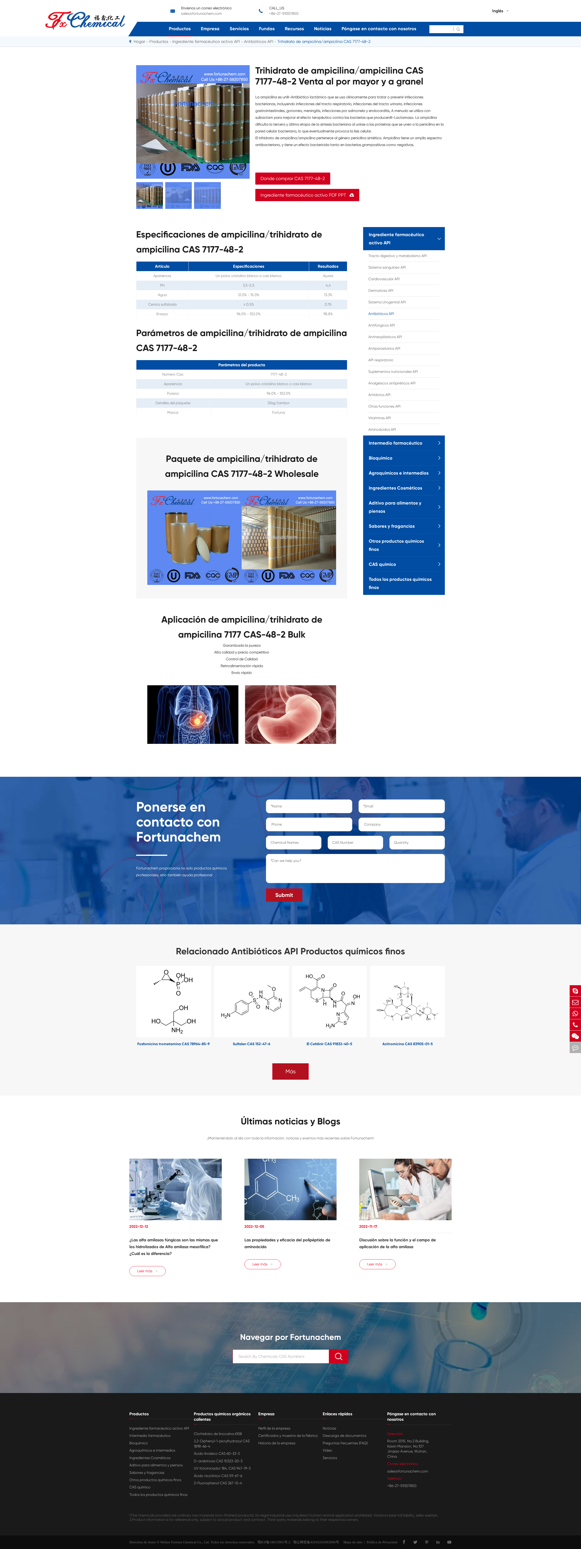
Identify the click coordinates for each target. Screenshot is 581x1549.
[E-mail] (575, 1002)
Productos (180, 28)
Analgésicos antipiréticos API (392, 383)
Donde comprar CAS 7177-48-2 (293, 178)
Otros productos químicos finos (396, 545)
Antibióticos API (258, 41)
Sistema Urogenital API (387, 302)
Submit (284, 895)
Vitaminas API (379, 418)
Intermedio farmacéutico (395, 443)
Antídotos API (379, 395)
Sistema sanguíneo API (387, 267)
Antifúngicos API (381, 325)
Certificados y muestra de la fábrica (288, 1435)
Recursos (294, 28)
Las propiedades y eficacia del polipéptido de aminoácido (287, 1243)
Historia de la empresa (276, 1443)
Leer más (147, 1271)
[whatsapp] (575, 1013)
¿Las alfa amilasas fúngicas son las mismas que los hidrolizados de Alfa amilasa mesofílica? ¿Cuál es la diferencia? (173, 1246)
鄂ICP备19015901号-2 (272, 1542)
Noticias (322, 28)
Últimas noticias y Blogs (290, 1121)
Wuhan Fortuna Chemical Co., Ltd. (185, 1542)
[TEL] (575, 1024)
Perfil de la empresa (274, 1428)
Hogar (139, 41)
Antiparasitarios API (384, 348)
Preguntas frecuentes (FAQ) (345, 1443)
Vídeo (327, 1450)
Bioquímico (380, 458)
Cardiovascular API (384, 279)
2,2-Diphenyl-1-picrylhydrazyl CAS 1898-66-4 (222, 1443)
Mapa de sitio (352, 1542)
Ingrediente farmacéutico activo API (206, 41)
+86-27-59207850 (283, 13)
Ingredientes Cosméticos (395, 488)
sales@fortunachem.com (201, 13)
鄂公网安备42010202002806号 (314, 1542)
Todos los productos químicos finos (400, 583)
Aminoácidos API (382, 429)
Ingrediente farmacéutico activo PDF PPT (307, 195)
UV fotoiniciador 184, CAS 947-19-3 (222, 1468)
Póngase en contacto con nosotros (379, 28)
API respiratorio (380, 360)
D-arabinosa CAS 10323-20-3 (218, 1461)
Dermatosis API (380, 290)
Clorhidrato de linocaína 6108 (218, 1434)
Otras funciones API (384, 406)
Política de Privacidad (382, 1542)
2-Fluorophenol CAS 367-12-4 (218, 1483)
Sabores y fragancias (392, 526)
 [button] (122, 1006)
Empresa (210, 28)
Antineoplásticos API (385, 337)
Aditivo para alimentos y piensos (395, 507)
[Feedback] (575, 1047)
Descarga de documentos (344, 1435)
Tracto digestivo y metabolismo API (397, 256)
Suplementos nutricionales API (393, 371)
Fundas (267, 28)
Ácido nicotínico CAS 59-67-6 (218, 1476)
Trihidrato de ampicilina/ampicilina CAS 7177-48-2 (323, 41)
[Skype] (575, 990)
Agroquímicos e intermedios (398, 473)
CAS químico (382, 564)
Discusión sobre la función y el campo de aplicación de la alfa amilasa (397, 1243)
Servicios (239, 28)
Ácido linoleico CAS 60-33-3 (217, 1453)
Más (291, 1071)
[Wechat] (575, 1036)
